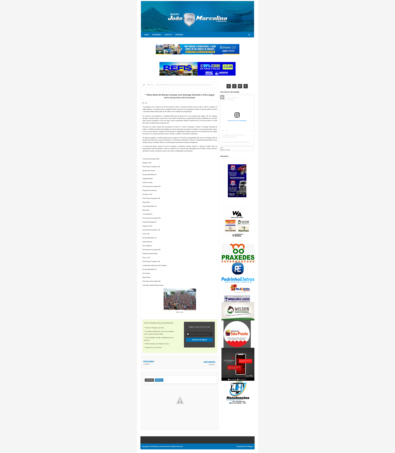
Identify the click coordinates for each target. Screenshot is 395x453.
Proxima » (212, 364)
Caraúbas (223, 152)
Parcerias (179, 35)
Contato (168, 35)
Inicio (147, 35)
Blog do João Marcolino (162, 446)
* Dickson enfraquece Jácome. (154, 328)
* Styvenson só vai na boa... (153, 347)
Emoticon (159, 380)
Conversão (149, 380)
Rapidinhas (156, 35)
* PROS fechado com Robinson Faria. (156, 344)
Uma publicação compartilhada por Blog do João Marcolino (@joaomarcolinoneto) (248, 142)
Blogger (250, 446)
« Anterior (146, 364)
